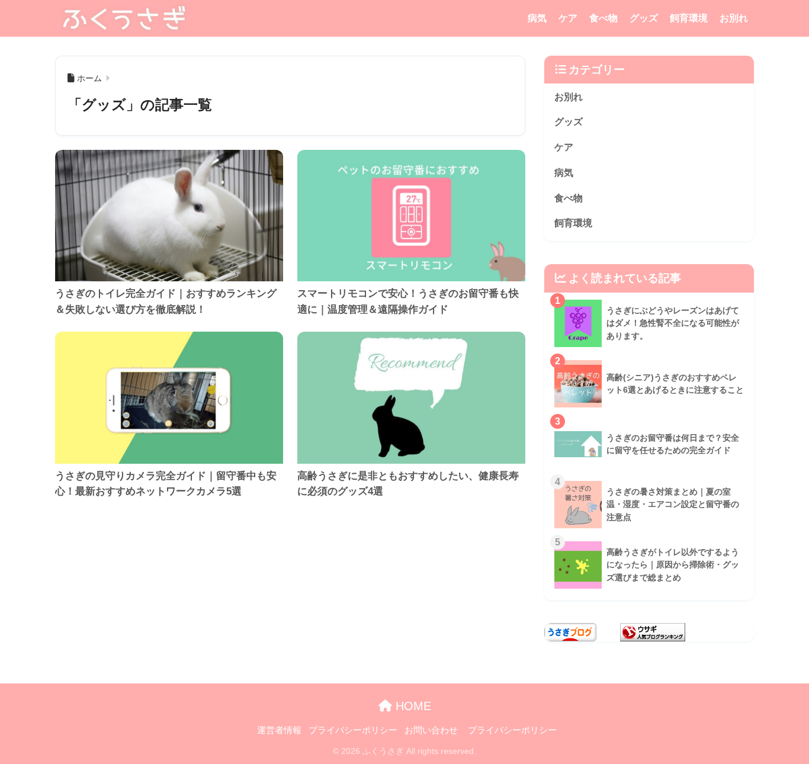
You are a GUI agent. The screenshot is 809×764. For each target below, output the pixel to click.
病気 (537, 18)
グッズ (644, 18)
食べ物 (603, 18)
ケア (567, 18)
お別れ (734, 18)
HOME (411, 705)
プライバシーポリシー (353, 730)
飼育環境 (689, 18)
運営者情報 (279, 730)
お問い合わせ (431, 730)
